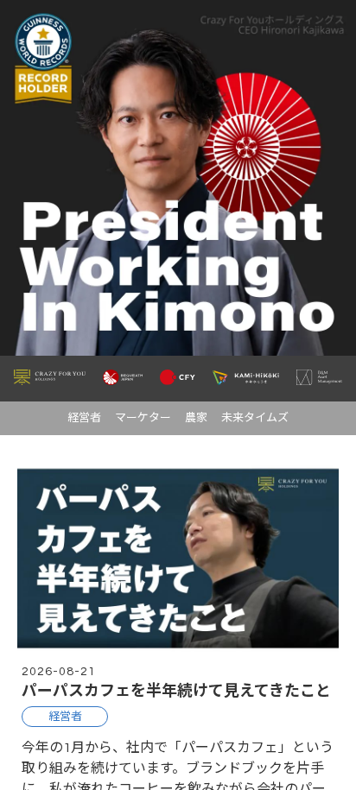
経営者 (84, 418)
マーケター (143, 418)
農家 (196, 418)
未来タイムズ (255, 418)
